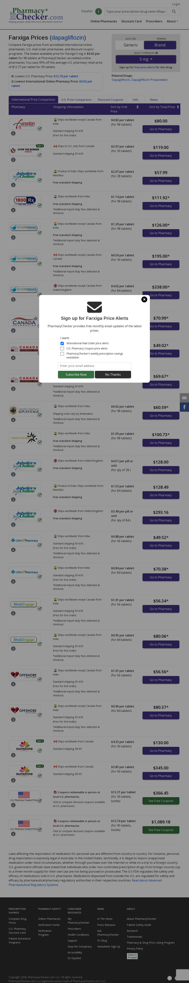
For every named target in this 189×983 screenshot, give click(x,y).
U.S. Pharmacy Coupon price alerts (87, 348)
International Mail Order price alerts (87, 343)
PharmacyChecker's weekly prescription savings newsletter (94, 355)
